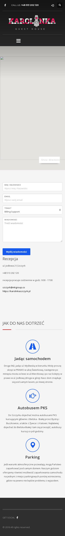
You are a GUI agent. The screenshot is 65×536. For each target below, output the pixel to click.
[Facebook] (5, 5)
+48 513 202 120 (30, 5)
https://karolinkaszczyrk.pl (17, 291)
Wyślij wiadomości (16, 251)
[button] (32, 106)
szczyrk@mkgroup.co (14, 287)
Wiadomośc (10, 220)
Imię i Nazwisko (12, 185)
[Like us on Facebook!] (17, 517)
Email (7, 196)
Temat (7, 208)
